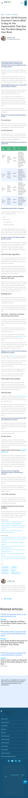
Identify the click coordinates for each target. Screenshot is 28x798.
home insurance (20, 336)
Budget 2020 (5, 570)
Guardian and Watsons (22, 396)
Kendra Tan (11, 37)
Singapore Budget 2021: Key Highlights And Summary (12, 521)
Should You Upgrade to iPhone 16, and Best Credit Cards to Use (13, 622)
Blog (2, 14)
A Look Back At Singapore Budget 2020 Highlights (11, 523)
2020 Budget (8, 70)
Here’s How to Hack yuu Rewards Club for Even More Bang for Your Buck (14, 662)
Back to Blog (7, 599)
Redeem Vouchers (16, 573)
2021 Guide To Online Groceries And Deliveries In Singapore (13, 556)
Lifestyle (8, 14)
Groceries (13, 570)
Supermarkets (5, 567)
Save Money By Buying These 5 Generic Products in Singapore (14, 537)
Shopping (14, 14)
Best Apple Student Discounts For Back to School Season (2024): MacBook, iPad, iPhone (14, 643)
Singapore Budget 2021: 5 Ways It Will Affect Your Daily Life (13, 525)
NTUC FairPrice (13, 356)
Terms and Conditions (14, 774)
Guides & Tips (5, 573)
